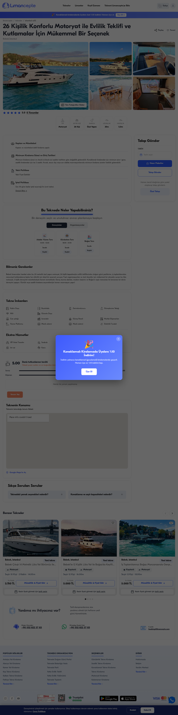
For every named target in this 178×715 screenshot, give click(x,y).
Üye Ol (89, 372)
